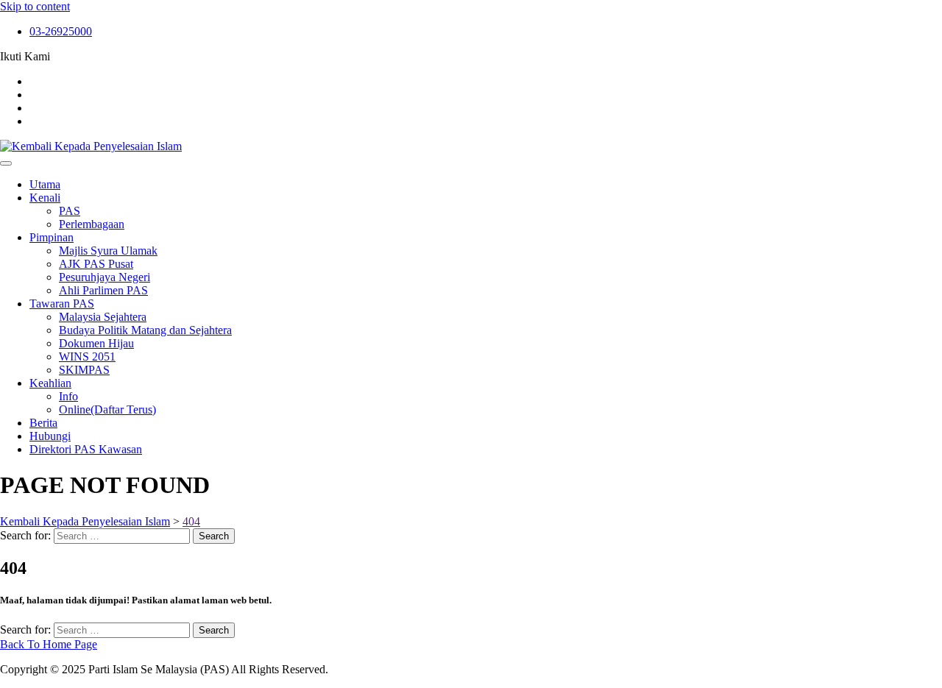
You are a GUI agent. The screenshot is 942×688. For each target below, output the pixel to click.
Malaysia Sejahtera (102, 317)
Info (68, 396)
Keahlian (50, 383)
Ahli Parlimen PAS (103, 290)
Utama (44, 184)
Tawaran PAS (61, 303)
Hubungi (50, 436)
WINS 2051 (87, 356)
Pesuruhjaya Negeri (104, 277)
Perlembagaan (91, 224)
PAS (69, 211)
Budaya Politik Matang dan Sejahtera (145, 330)
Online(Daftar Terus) (107, 409)
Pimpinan (51, 237)
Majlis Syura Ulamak (108, 250)
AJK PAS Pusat (96, 264)
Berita (43, 422)
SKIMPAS (84, 369)
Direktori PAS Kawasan (85, 449)
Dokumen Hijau (96, 343)
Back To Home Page (48, 644)
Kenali (44, 197)
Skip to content (35, 6)
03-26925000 (60, 31)
